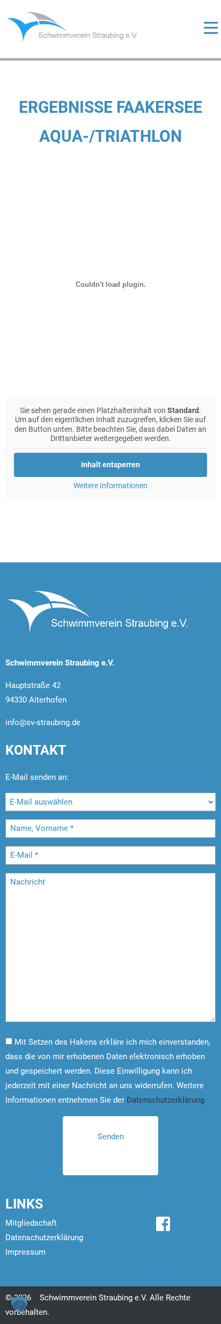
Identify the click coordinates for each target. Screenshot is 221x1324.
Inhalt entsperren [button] (110, 464)
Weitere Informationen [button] (110, 485)
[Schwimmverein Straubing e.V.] (83, 26)
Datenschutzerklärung (165, 1100)
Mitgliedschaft (31, 1223)
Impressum (25, 1252)
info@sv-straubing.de (42, 722)
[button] (19, 1304)
